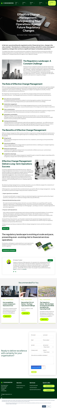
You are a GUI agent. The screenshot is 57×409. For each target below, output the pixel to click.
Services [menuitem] (32, 382)
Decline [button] (49, 406)
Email (14, 269)
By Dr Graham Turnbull (22, 35)
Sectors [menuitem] (19, 382)
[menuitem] (21, 385)
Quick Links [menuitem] (46, 382)
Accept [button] (44, 406)
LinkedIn (24, 269)
